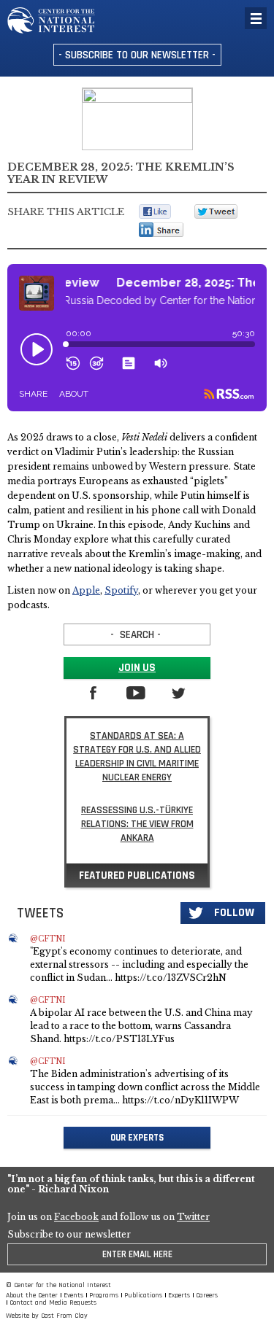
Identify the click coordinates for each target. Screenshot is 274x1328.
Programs (103, 1295)
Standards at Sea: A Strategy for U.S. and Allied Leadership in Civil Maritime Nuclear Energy (137, 756)
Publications (143, 1295)
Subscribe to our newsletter (69, 1235)
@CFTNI (48, 939)
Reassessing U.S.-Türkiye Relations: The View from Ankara (137, 824)
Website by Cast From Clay (47, 1315)
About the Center (32, 1295)
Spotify (121, 590)
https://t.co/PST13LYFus (119, 1038)
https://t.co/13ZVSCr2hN (171, 977)
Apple (86, 590)
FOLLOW (234, 912)
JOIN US (137, 668)
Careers (207, 1295)
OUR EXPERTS (137, 1137)
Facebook (76, 1216)
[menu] (256, 18)
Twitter (193, 1216)
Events (73, 1295)
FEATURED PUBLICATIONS (137, 875)
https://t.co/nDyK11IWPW (180, 1100)
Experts (179, 1295)
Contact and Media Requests (52, 1302)
